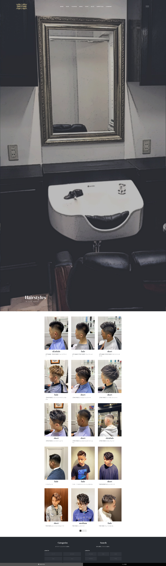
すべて (53, 554)
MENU (81, 6)
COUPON (74, 6)
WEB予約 (42, 564)
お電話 (125, 564)
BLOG (92, 6)
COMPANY (109, 6)
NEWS (61, 6)
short (72, 558)
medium (91, 558)
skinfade (72, 554)
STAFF (87, 6)
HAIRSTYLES (100, 6)
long (116, 558)
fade (53, 558)
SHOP (67, 6)
